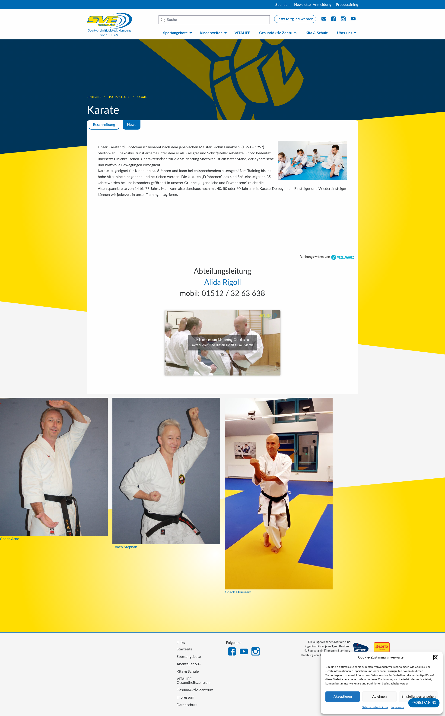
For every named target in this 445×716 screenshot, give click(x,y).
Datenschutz (187, 705)
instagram (343, 20)
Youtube (353, 20)
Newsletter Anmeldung (312, 4)
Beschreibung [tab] (104, 125)
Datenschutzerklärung (375, 707)
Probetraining (347, 4)
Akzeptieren (343, 696)
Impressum (397, 707)
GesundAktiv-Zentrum (277, 33)
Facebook (232, 651)
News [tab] (131, 125)
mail (324, 20)
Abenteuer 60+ (189, 664)
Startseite (94, 97)
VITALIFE (242, 33)
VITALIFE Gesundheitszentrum (193, 680)
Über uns (344, 33)
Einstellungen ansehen (418, 696)
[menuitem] (177, 33)
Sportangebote (175, 33)
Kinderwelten (211, 33)
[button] (435, 657)
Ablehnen (379, 696)
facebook (333, 20)
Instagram (255, 651)
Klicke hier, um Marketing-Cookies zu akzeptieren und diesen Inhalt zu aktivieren (222, 342)
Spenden (282, 4)
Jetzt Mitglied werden (295, 19)
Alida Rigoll (222, 282)
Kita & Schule (316, 33)
